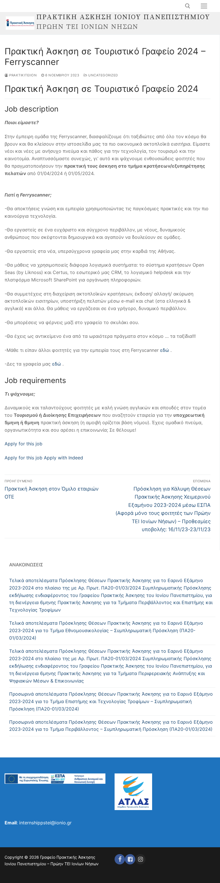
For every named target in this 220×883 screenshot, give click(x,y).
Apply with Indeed (62, 458)
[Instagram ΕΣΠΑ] (140, 859)
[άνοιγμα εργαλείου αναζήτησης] (187, 6)
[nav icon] (204, 6)
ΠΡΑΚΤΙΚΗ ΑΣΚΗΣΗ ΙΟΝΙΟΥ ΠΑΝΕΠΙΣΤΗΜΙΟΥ (123, 17)
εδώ (164, 350)
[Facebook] (120, 859)
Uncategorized (102, 75)
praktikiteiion (22, 75)
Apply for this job (23, 444)
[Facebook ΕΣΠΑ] (130, 859)
